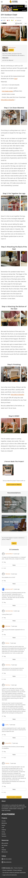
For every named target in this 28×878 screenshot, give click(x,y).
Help (3, 847)
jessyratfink (8, 743)
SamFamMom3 (9, 553)
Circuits (4, 821)
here (15, 79)
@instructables (8, 859)
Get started (4, 845)
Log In (14, 543)
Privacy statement (7, 870)
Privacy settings (17, 870)
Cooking (4, 829)
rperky (7, 724)
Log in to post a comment (14, 797)
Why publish (5, 843)
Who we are (5, 852)
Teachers (4, 836)
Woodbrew (5, 17)
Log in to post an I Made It (14, 484)
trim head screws (7, 91)
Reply (14, 565)
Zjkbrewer (7, 626)
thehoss (7, 643)
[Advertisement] (14, 8)
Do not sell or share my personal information (14, 872)
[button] (2, 2)
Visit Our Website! (8, 60)
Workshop (12, 17)
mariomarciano (9, 611)
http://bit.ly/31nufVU (7, 100)
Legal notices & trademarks (10, 875)
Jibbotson (7, 574)
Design (3, 825)
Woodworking (19, 17)
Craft (3, 827)
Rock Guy (7, 685)
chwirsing (7, 665)
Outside (4, 834)
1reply (4, 568)
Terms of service (18, 868)
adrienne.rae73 (9, 589)
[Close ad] (26, 6)
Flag (5, 562)
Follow (11, 50)
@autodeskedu (7, 862)
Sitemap (4, 850)
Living (3, 832)
